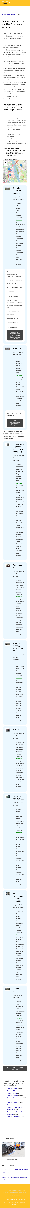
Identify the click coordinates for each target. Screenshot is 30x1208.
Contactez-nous (9, 1190)
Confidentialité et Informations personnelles (14, 1192)
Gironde (13, 14)
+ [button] (5, 162)
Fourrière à (12, 1102)
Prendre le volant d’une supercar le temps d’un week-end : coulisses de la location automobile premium (14, 1177)
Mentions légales (19, 1190)
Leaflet (12, 182)
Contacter (19, 220)
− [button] (5, 165)
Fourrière (12, 1088)
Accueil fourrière (6, 14)
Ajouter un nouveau (15, 1195)
